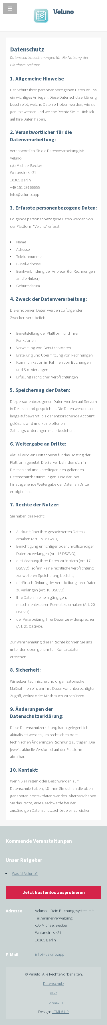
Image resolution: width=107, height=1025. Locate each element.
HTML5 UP (60, 1011)
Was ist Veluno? (25, 873)
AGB (53, 992)
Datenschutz (53, 983)
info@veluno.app (49, 954)
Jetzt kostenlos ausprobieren (54, 892)
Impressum (54, 1002)
